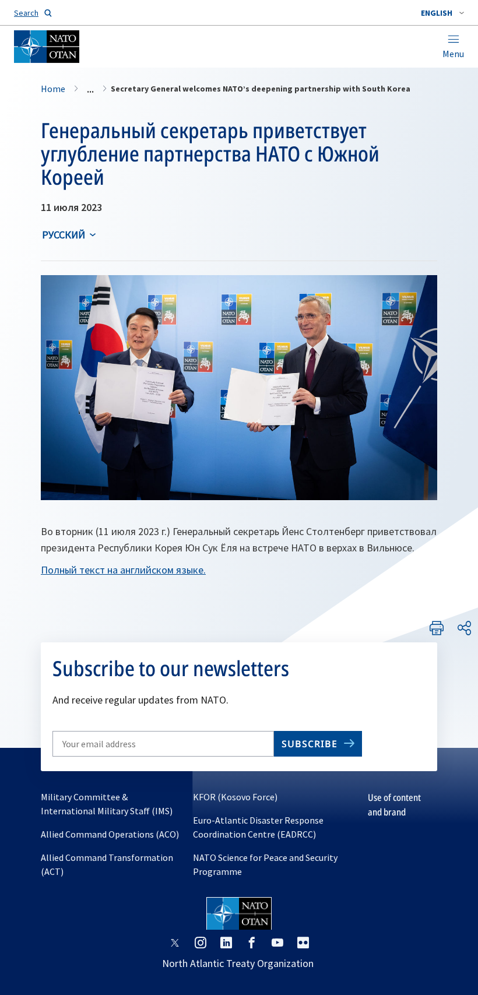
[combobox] (442, 13)
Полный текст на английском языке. (123, 569)
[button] (442, 13)
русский (63, 234)
